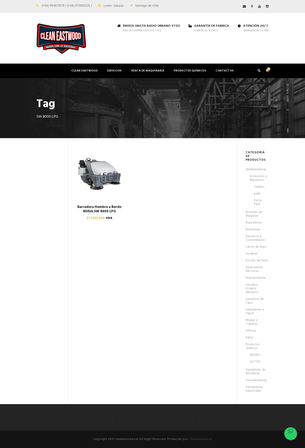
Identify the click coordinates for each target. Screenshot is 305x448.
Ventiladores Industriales (254, 389)
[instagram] (267, 6)
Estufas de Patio (257, 260)
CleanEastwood (201, 439)
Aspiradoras (254, 222)
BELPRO (255, 355)
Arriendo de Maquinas (254, 214)
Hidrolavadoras (256, 277)
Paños (250, 337)
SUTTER (255, 361)
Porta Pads (257, 202)
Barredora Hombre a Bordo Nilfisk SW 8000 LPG (99, 209)
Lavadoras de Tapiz (255, 301)
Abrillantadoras (256, 169)
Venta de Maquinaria (147, 70)
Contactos (225, 70)
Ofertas (251, 330)
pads (257, 193)
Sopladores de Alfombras (255, 371)
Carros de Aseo (256, 246)
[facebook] (252, 6)
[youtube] (259, 6)
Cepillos (259, 186)
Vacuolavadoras (256, 380)
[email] (244, 6)
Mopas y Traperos (252, 322)
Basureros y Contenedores (255, 238)
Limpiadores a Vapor (255, 311)
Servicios (114, 70)
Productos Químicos (190, 70)
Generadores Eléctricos (254, 269)
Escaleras (252, 253)
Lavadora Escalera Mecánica (252, 288)
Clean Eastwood (84, 70)
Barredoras (253, 229)
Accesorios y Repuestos (258, 178)
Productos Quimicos (253, 346)
